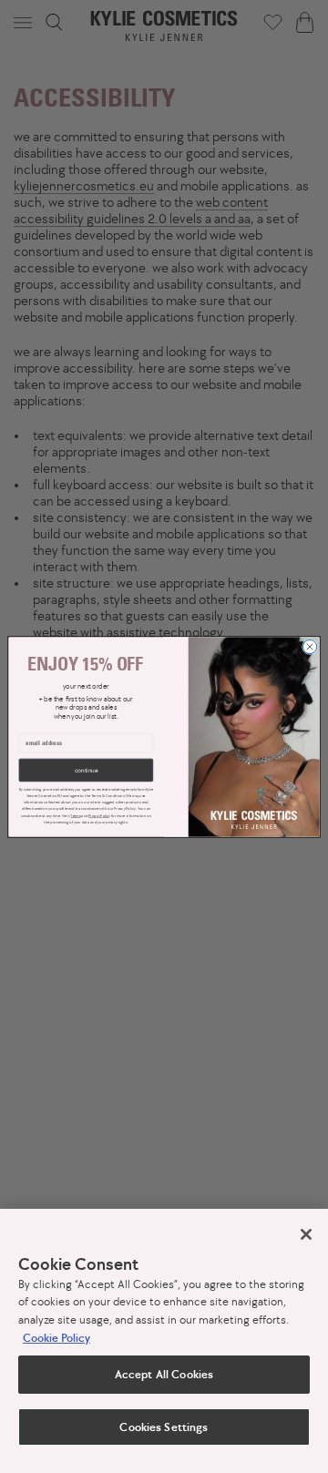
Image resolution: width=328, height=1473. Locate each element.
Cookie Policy (56, 1337)
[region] (164, 1341)
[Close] (306, 1234)
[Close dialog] (309, 646)
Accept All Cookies (164, 1374)
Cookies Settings (163, 1427)
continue (86, 770)
